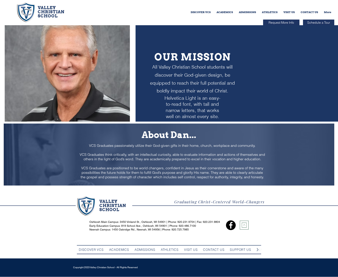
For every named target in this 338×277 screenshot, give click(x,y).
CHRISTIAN (51, 11)
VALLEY (47, 7)
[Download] (244, 225)
